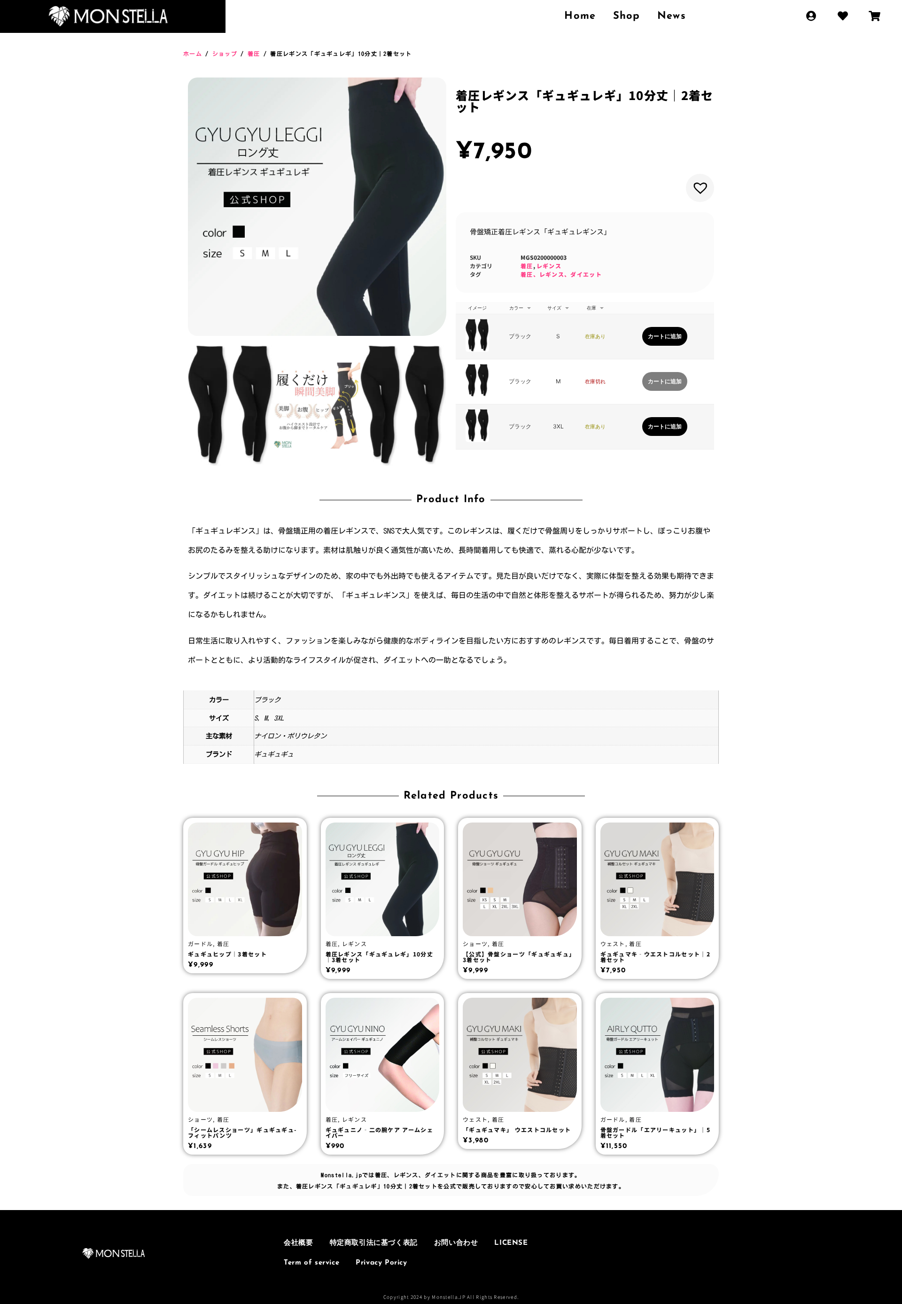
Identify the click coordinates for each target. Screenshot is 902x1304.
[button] (700, 188)
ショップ (224, 53)
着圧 (254, 53)
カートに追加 (665, 336)
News (671, 16)
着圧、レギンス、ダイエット (561, 274)
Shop (626, 16)
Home (580, 16)
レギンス (549, 266)
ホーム (192, 53)
